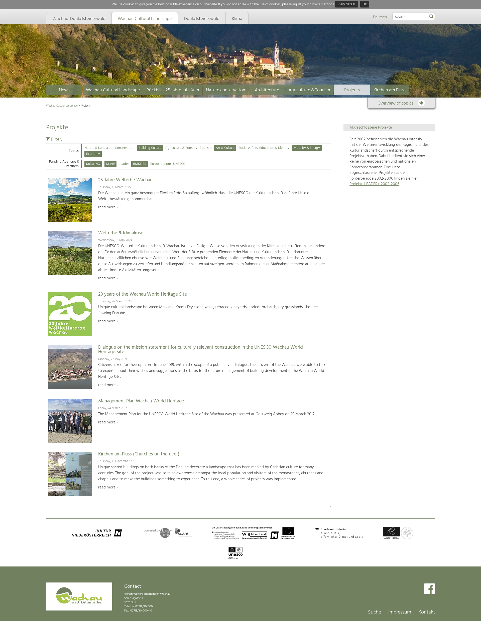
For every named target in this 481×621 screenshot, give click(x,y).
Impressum (399, 612)
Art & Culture (225, 148)
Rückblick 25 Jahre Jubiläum (173, 90)
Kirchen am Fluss (389, 90)
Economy (93, 154)
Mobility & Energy (307, 148)
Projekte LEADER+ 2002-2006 (374, 184)
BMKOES (139, 164)
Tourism (205, 148)
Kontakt (426, 612)
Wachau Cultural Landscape (113, 90)
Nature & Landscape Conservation (109, 148)
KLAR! (110, 164)
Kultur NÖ (93, 164)
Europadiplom (160, 164)
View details (346, 4)
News (64, 90)
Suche (374, 612)
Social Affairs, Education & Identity (263, 148)
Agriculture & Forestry (181, 148)
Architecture (267, 90)
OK (365, 4)
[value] (431, 17)
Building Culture (150, 148)
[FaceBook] (429, 589)
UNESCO (179, 164)
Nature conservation (225, 90)
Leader (124, 164)
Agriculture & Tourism (309, 90)
